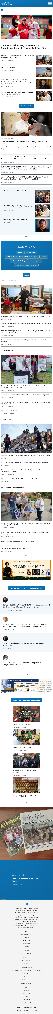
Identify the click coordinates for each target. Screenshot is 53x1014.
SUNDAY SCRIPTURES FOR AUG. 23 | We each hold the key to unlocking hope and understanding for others (26, 168)
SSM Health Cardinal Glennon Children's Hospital (22, 256)
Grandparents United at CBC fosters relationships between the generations (26, 323)
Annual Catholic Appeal (26, 977)
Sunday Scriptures (9, 629)
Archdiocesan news (7, 42)
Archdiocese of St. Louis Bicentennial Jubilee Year (26, 970)
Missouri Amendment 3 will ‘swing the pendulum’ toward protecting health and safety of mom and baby (24, 178)
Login (35, 1010)
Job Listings (26, 993)
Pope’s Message (26, 963)
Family (44, 256)
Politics (20, 252)
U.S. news (26, 937)
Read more (4, 51)
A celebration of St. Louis (9, 68)
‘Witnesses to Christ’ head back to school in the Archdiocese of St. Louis (25, 316)
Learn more (15, 884)
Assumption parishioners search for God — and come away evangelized (25, 395)
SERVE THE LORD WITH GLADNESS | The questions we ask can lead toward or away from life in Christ (16, 82)
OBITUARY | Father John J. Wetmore (15, 220)
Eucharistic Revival (26, 983)
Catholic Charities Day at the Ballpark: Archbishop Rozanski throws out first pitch (24, 46)
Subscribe (26, 990)
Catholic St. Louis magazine (26, 980)
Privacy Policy (27, 1010)
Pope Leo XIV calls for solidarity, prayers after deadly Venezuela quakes (25, 462)
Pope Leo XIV (26, 973)
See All (26, 236)
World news (5, 458)
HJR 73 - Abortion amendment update (13, 548)
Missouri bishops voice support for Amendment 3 (17, 541)
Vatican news (26, 943)
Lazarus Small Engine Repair (22, 747)
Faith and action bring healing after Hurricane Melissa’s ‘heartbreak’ (23, 479)
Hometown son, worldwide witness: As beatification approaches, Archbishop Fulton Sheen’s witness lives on (24, 158)
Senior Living (31, 252)
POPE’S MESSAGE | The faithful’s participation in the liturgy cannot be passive (18, 206)
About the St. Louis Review (26, 1003)
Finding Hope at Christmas (21, 724)
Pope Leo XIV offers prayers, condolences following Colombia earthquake (25, 455)
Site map (18, 1010)
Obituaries (6, 223)
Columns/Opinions (7, 86)
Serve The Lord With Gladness (12, 610)
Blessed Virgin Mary (18, 261)
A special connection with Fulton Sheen (16, 191)
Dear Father (7, 648)
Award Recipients (34, 261)
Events (26, 996)
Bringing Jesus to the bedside (11, 411)
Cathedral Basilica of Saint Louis (26, 265)
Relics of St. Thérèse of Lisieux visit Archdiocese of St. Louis (24, 796)
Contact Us (26, 999)
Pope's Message (8, 668)
